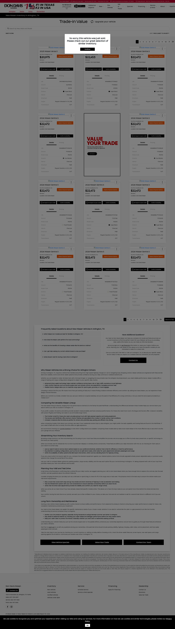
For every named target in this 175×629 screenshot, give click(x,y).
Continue (87, 49)
